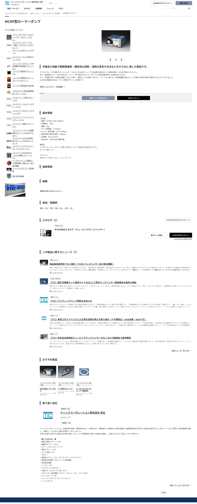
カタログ (27, 8)
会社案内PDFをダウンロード (162, 3)
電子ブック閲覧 (156, 235)
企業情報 (38, 8)
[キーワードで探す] (189, 8)
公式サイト (16, 4)
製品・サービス (13, 8)
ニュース (50, 8)
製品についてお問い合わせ (98, 98)
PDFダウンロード (133, 98)
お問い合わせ (184, 3)
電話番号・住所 (66, 423)
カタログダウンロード (181, 235)
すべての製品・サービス (14, 29)
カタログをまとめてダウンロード (177, 220)
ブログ (60, 8)
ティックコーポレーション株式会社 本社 (82, 412)
